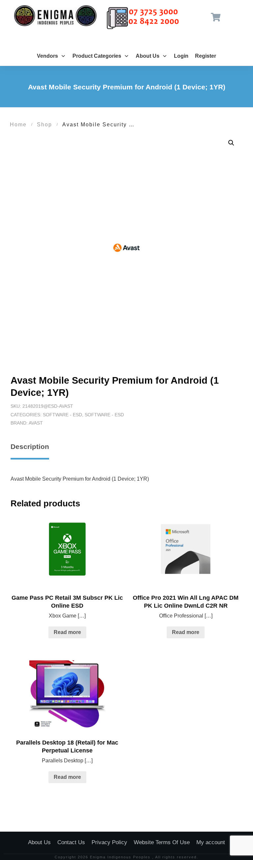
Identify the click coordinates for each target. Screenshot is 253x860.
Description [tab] (30, 446)
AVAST (36, 423)
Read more (67, 632)
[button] (231, 143)
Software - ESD (62, 414)
